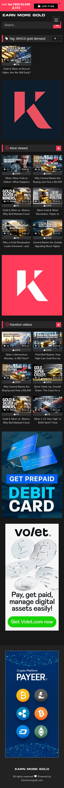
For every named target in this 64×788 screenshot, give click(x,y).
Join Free (47, 6)
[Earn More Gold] (26, 16)
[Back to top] (53, 777)
